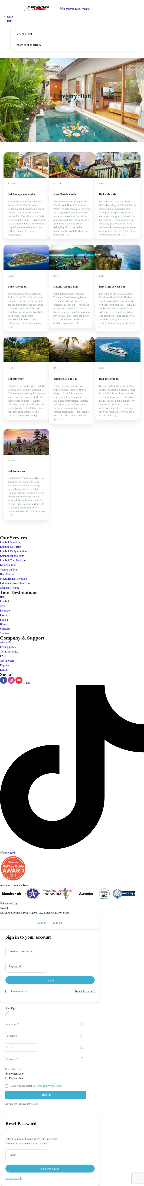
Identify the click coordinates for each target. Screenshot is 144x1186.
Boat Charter (7, 574)
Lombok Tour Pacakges (13, 560)
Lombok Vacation (10, 542)
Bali (2, 596)
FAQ (3, 656)
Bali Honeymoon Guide (21, 194)
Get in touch (7, 660)
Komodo (5, 610)
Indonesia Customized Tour (15, 583)
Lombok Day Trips (10, 546)
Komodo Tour (8, 564)
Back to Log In (13, 1178)
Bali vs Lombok (17, 286)
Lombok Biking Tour (12, 555)
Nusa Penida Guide (64, 194)
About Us (5, 642)
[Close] (6, 922)
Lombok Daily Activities (13, 551)
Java (2, 605)
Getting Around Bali (65, 286)
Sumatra (4, 633)
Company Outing (9, 587)
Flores (3, 615)
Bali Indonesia (16, 471)
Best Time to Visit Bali (112, 286)
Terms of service (9, 651)
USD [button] (10, 16)
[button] (74, 26)
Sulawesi (5, 628)
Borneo (4, 624)
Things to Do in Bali (65, 378)
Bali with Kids (107, 194)
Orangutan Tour (9, 569)
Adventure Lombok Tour (14, 885)
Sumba (4, 619)
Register (4, 665)
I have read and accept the (36, 1086)
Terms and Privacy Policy (49, 1086)
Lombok (4, 601)
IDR (9, 21)
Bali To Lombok (109, 378)
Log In (4, 669)
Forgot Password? (85, 991)
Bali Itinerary (16, 378)
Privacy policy (8, 646)
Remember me (19, 991)
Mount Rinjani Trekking (13, 578)
